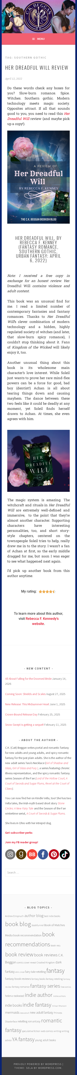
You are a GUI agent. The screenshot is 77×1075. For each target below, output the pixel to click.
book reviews (46, 955)
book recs (55, 945)
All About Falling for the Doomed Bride (28, 679)
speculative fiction (31, 1031)
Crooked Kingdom (46, 962)
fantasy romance (21, 986)
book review (19, 954)
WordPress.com (50, 1067)
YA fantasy (23, 1039)
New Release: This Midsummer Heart (27, 704)
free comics (66, 987)
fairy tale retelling (35, 972)
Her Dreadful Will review (36, 67)
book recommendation (27, 935)
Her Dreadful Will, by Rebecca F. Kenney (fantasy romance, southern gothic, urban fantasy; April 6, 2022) (38, 249)
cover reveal (30, 962)
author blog (33, 915)
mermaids (12, 1012)
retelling (22, 1021)
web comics (47, 1031)
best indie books (52, 916)
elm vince (19, 972)
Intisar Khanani (59, 1005)
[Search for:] (38, 872)
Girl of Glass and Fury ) (25, 768)
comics (20, 962)
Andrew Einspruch (14, 916)
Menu (41, 39)
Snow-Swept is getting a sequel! (24, 725)
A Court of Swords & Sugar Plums (46, 813)
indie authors (59, 996)
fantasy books (38, 978)
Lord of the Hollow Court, (50, 778)
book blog (18, 924)
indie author (38, 994)
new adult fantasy (41, 1012)
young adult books (45, 1040)
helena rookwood (14, 996)
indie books (13, 1005)
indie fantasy (36, 1004)
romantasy (34, 1021)
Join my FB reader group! (21, 842)
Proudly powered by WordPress (38, 1064)
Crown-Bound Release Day (21, 714)
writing (57, 1031)
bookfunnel (38, 925)
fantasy (55, 970)
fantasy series (45, 985)
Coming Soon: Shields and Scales (25, 694)
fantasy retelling (54, 978)
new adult (24, 1013)
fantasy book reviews (18, 979)
